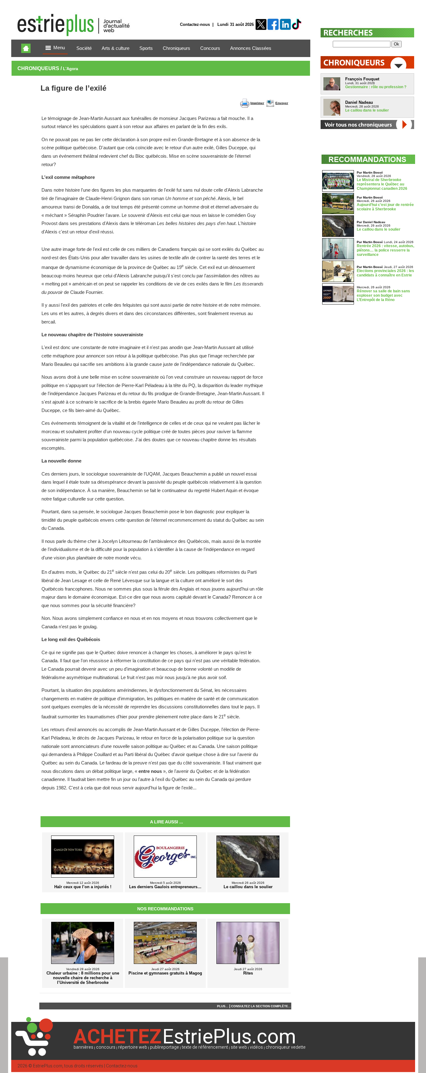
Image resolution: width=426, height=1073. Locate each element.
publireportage (164, 1047)
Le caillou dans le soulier (367, 110)
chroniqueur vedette (286, 1047)
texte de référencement (205, 1047)
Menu (59, 47)
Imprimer (257, 103)
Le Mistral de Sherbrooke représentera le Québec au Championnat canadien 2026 (382, 184)
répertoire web (132, 1047)
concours (105, 1047)
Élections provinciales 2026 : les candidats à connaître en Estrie (385, 273)
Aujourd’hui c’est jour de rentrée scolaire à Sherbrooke (385, 207)
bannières (83, 1047)
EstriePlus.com (47, 1066)
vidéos (256, 1047)
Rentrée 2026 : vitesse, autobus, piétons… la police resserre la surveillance (385, 250)
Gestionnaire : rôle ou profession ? (375, 87)
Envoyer (281, 103)
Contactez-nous (195, 24)
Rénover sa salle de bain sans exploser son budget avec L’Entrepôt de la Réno (383, 295)
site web (239, 1047)
